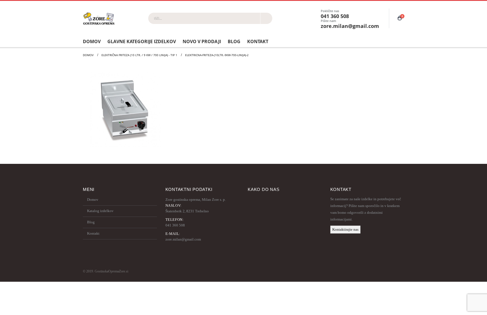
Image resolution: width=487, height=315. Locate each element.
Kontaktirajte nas (345, 229)
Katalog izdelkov (100, 211)
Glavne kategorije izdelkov (141, 41)
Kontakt (257, 41)
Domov (92, 41)
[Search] (266, 18)
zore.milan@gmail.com (183, 239)
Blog (234, 41)
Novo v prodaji (202, 41)
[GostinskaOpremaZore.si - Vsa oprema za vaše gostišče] (99, 18)
